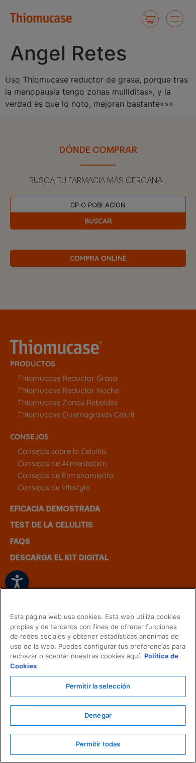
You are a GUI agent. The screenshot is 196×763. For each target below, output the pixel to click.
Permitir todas (98, 744)
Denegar (98, 715)
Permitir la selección (98, 686)
